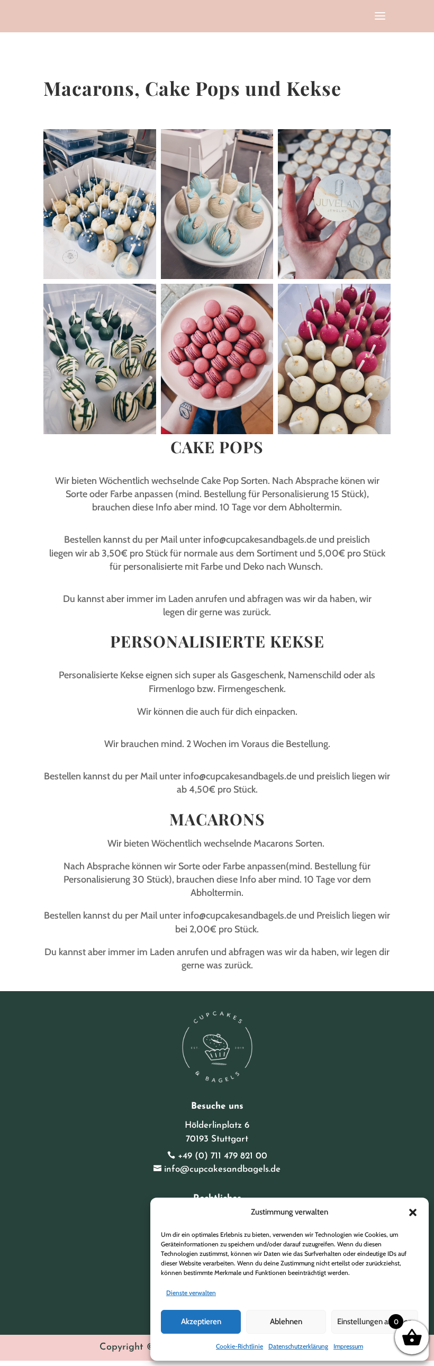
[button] (413, 1212)
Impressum (348, 1346)
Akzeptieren (201, 1321)
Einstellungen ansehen (374, 1321)
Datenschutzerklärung (298, 1346)
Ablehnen (286, 1321)
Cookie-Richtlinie (239, 1346)
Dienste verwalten (191, 1293)
